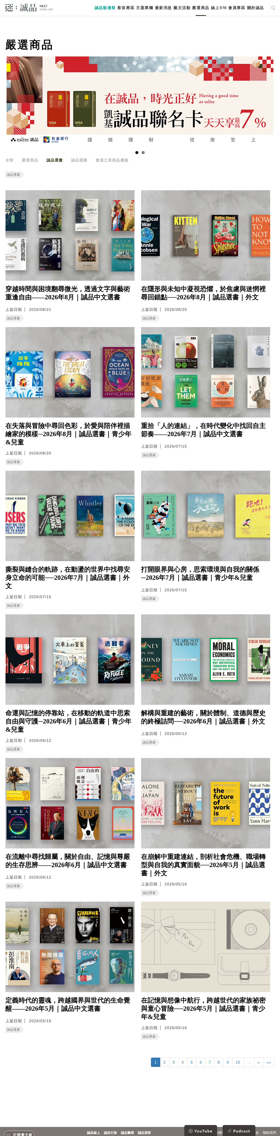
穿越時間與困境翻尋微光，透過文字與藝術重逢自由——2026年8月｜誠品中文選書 (67, 293)
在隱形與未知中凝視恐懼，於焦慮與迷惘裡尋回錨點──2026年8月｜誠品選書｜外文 (203, 293)
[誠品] (29, 7)
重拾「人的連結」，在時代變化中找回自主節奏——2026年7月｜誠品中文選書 (203, 430)
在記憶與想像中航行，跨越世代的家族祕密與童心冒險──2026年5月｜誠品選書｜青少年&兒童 (203, 1008)
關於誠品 (255, 8)
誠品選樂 (79, 160)
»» (269, 1062)
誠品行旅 (110, 1133)
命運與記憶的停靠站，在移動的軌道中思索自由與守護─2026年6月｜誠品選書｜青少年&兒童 (68, 721)
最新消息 (163, 8)
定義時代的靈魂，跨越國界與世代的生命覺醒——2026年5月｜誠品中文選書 (67, 1004)
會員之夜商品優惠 (112, 160)
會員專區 (236, 8)
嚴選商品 (200, 8)
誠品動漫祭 (105, 8)
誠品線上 (93, 1133)
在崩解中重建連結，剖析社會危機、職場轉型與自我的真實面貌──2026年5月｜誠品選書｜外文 (203, 865)
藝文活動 (182, 8)
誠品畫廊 (127, 1133)
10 (238, 1062)
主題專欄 (144, 8)
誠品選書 (54, 160)
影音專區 (126, 8)
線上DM (219, 8)
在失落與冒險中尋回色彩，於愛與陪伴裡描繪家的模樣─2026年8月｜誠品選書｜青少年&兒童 (68, 434)
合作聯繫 (218, 1133)
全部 (9, 160)
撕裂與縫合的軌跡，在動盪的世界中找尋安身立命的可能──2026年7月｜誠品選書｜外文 (67, 577)
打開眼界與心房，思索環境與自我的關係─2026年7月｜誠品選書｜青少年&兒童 (200, 573)
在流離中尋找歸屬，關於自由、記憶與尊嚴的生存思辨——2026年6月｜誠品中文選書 (67, 860)
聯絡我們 (269, 1133)
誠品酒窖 (144, 1133)
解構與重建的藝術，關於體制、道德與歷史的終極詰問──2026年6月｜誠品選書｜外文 (203, 717)
